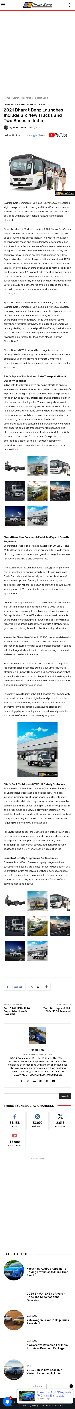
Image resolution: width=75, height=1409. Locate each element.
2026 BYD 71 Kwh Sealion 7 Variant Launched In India (44, 1371)
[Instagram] (28, 1080)
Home (7, 97)
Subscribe (14, 1133)
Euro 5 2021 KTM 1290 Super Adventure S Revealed (17, 1011)
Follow (37, 1114)
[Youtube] (53, 1080)
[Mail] (40, 1080)
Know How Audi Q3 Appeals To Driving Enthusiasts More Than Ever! (47, 1272)
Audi (29, 1265)
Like (15, 1114)
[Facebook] (21, 1080)
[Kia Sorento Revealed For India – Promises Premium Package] (14, 1345)
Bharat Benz (41, 97)
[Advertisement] (37, 52)
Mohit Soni (19, 127)
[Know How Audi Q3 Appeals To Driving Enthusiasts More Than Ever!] (14, 1270)
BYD (29, 1366)
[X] (47, 1080)
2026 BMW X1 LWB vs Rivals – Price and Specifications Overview (46, 1297)
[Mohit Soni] (6, 127)
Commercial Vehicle (22, 97)
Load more (36, 1386)
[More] (47, 987)
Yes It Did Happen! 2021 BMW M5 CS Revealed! (57, 1010)
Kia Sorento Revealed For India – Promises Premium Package (48, 1346)
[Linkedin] (34, 1080)
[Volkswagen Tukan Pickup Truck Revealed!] (14, 1320)
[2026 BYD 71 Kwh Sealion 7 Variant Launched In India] (14, 1369)
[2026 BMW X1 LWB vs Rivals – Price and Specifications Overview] (14, 1295)
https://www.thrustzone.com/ (37, 1054)
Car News (32, 1316)
